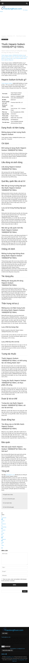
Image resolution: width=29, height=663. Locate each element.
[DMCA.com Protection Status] (5, 647)
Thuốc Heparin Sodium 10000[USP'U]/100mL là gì (13, 55)
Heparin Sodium (5, 39)
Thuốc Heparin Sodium (6, 83)
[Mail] (2, 654)
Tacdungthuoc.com (5, 637)
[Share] (5, 654)
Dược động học (9, 59)
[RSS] (4, 654)
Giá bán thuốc (14, 659)
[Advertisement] (14, 20)
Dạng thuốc (4, 56)
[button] (27, 4)
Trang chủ (3, 36)
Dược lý (3, 59)
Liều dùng (14, 56)
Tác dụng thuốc (21, 659)
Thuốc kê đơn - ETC (11, 36)
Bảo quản (23, 58)
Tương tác (17, 58)
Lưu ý (13, 58)
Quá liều (20, 56)
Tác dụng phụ (7, 58)
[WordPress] (6, 654)
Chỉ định (9, 56)
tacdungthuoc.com (10, 474)
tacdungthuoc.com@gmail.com (17, 648)
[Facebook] (1, 654)
